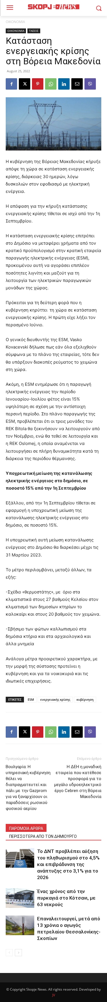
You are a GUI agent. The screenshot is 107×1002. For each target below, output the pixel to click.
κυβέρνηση (85, 699)
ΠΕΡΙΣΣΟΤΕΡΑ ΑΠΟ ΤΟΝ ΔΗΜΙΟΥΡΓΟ (43, 836)
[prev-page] (9, 952)
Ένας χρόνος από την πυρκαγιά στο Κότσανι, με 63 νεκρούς (66, 897)
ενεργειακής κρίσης (55, 699)
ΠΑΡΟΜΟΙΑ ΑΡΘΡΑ (26, 828)
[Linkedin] (64, 84)
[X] (24, 84)
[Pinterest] (37, 84)
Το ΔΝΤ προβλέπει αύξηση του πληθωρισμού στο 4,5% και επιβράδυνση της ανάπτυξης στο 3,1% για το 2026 (68, 864)
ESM (31, 699)
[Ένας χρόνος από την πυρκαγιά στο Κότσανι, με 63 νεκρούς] (20, 898)
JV (53, 995)
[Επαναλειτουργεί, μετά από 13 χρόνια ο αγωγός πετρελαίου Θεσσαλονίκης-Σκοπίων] (20, 925)
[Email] (77, 84)
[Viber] (90, 84)
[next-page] (18, 952)
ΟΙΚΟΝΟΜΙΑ (15, 21)
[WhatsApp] (50, 84)
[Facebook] (11, 84)
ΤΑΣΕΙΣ (34, 31)
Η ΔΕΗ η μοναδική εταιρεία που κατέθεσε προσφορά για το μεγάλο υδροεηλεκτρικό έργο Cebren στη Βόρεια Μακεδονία (77, 781)
